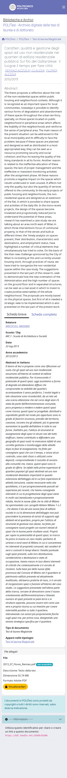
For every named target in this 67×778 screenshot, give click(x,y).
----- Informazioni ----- (20, 719)
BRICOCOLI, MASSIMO (18, 326)
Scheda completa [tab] (44, 314)
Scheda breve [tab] (16, 314)
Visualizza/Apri (16, 686)
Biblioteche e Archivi (18, 20)
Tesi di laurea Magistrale (46, 39)
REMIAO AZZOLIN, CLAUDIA (24, 70)
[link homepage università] (19, 7)
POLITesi (10, 39)
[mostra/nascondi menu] (63, 7)
